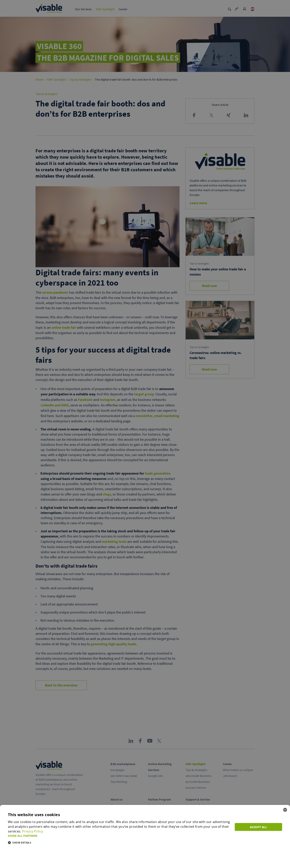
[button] (119, 836)
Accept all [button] (258, 827)
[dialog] (145, 828)
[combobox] (285, 810)
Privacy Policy (32, 831)
